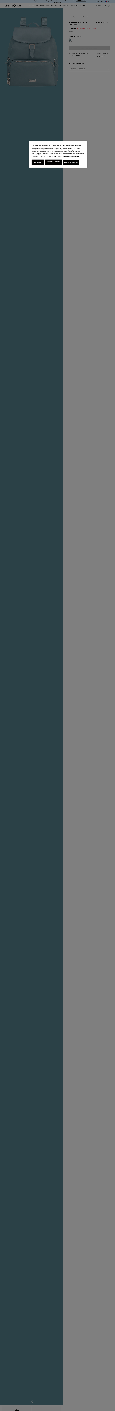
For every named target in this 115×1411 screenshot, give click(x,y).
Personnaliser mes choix (71, 162)
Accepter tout (37, 162)
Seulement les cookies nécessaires (53, 162)
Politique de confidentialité (58, 156)
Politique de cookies (74, 156)
